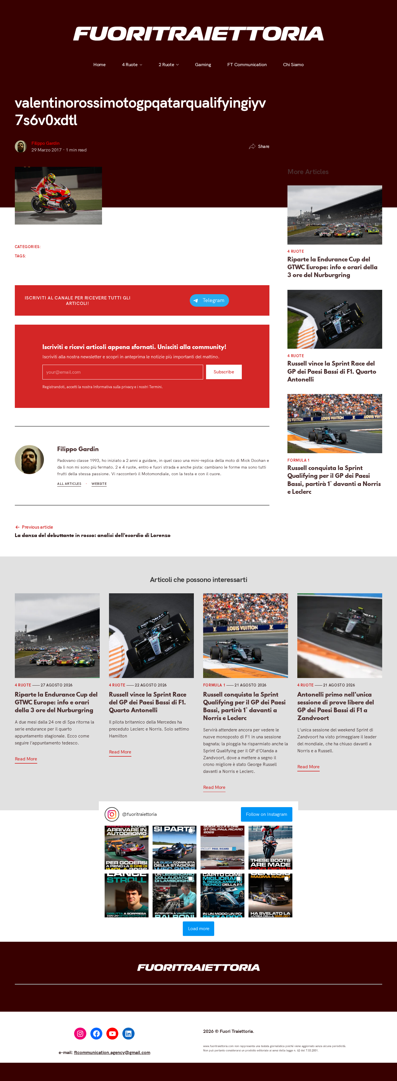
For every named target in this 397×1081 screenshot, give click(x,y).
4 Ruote (130, 64)
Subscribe (224, 372)
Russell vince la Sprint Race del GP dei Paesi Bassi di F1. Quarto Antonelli (331, 371)
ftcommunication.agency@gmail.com (112, 1052)
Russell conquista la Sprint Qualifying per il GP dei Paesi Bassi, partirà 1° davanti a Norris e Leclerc (334, 480)
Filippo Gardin (45, 143)
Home (99, 64)
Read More (26, 759)
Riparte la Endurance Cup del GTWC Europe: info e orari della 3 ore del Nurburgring (332, 267)
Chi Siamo (293, 64)
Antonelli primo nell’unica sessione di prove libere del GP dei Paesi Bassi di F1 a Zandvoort (335, 706)
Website (99, 484)
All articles (69, 484)
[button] (127, 848)
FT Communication (247, 64)
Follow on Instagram (266, 814)
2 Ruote (166, 64)
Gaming (203, 64)
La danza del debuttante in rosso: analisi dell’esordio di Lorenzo (93, 535)
